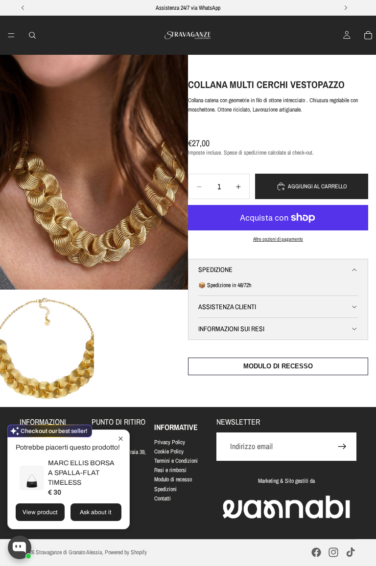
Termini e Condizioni (176, 461)
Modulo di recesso (173, 479)
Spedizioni (165, 489)
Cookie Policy (169, 451)
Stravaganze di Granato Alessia (69, 552)
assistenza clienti (227, 306)
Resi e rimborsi (170, 470)
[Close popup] (120, 438)
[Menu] (11, 35)
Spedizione (215, 269)
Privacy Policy (169, 442)
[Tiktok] (350, 552)
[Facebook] (316, 552)
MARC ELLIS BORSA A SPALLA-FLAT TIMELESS (81, 472)
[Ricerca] (32, 35)
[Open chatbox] (19, 547)
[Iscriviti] (342, 446)
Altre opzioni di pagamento (278, 239)
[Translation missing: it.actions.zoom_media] (94, 172)
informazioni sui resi (231, 328)
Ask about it (96, 512)
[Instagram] (333, 552)
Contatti (162, 498)
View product (40, 512)
